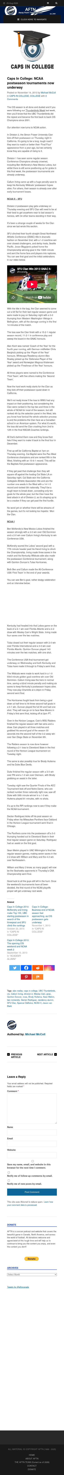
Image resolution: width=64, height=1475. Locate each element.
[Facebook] (26, 969)
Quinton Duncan (14, 996)
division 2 (28, 993)
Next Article (45, 1054)
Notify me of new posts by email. (24, 1183)
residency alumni (45, 999)
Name (10, 1127)
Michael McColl (48, 92)
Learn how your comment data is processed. (30, 1203)
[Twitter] (14, 969)
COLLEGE (35, 95)
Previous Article (16, 1056)
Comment (13, 1091)
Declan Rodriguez (29, 999)
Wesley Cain (39, 993)
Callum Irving (17, 993)
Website (11, 1149)
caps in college (30, 990)
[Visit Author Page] (11, 1025)
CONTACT (32, 1465)
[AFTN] (32, 10)
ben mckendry (13, 999)
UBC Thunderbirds (47, 990)
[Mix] (37, 978)
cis (8, 993)
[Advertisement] (32, 1325)
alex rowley (18, 990)
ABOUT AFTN (31, 1458)
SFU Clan (11, 1002)
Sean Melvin (48, 996)
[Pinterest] (26, 978)
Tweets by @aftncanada (18, 1286)
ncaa (25, 996)
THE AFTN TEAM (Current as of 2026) (32, 1462)
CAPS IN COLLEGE (19, 95)
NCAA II (37, 1002)
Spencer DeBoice (25, 1002)
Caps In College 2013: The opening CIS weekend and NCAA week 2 (18, 945)
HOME (32, 1454)
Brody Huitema (35, 996)
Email (10, 1138)
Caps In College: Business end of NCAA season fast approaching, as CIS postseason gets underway (43, 914)
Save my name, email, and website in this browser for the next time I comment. (29, 1166)
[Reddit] (37, 969)
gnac (48, 993)
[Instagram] (49, 969)
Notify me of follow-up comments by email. (30, 1175)
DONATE (32, 1469)
